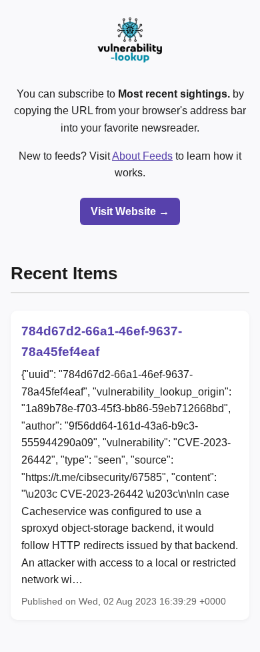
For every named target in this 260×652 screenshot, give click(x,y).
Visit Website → (130, 211)
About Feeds (142, 156)
